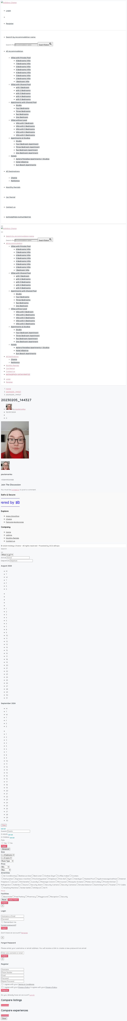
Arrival (3, 558)
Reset (4, 900)
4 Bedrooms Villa (23, 72)
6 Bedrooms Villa (23, 67)
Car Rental (10, 197)
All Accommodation (14, 51)
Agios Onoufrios (12, 516)
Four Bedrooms (22, 108)
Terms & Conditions (26, 984)
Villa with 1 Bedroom (24, 123)
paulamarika (20, 409)
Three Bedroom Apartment (28, 147)
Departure (5, 561)
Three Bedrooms (23, 111)
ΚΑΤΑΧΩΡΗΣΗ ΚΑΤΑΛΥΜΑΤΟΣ (18, 217)
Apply (4, 846)
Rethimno (15, 181)
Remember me (9, 922)
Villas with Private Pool (21, 58)
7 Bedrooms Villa (23, 64)
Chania (14, 178)
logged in (15, 490)
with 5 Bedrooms (23, 99)
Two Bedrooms (22, 114)
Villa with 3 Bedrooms (25, 129)
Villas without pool (19, 120)
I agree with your (18, 984)
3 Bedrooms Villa (23, 75)
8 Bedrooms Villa (23, 61)
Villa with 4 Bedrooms (25, 132)
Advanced (5, 849)
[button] (3, 891)
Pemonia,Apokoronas (15, 522)
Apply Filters (13, 900)
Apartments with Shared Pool (24, 102)
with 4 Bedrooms (23, 96)
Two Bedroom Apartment (27, 150)
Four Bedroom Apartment (27, 144)
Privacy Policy (24, 987)
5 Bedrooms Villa (23, 69)
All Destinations (13, 171)
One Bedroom (22, 117)
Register (10, 23)
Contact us (10, 207)
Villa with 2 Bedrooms (25, 126)
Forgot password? (8, 925)
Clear (4, 825)
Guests (4, 831)
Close (4, 1019)
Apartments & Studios (20, 138)
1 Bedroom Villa (22, 81)
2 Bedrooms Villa (23, 78)
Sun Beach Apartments (26, 165)
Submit (4, 956)
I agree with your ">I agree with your (30, 987)
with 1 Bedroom (22, 87)
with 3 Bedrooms (23, 93)
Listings (9, 535)
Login (8, 11)
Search (4, 903)
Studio (19, 105)
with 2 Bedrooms (23, 90)
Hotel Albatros (22, 162)
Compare (5, 1005)
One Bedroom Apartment (27, 153)
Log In (4, 928)
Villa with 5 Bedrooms (25, 135)
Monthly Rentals (13, 187)
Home (8, 532)
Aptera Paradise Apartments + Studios (32, 159)
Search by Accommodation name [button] (20, 37)
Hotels (13, 156)
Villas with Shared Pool (21, 84)
